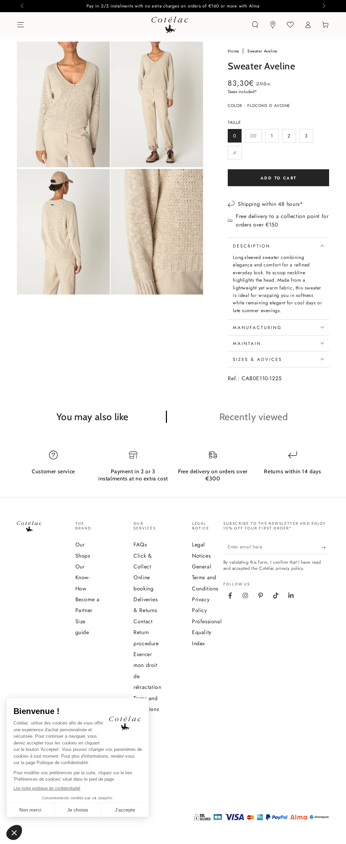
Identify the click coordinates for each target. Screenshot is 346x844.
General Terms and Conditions (205, 577)
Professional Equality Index (207, 632)
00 (256, 137)
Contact (142, 621)
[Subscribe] (325, 547)
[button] (255, 24)
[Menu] (20, 24)
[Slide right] (323, 6)
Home (234, 51)
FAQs (140, 544)
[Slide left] (22, 6)
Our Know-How (82, 577)
